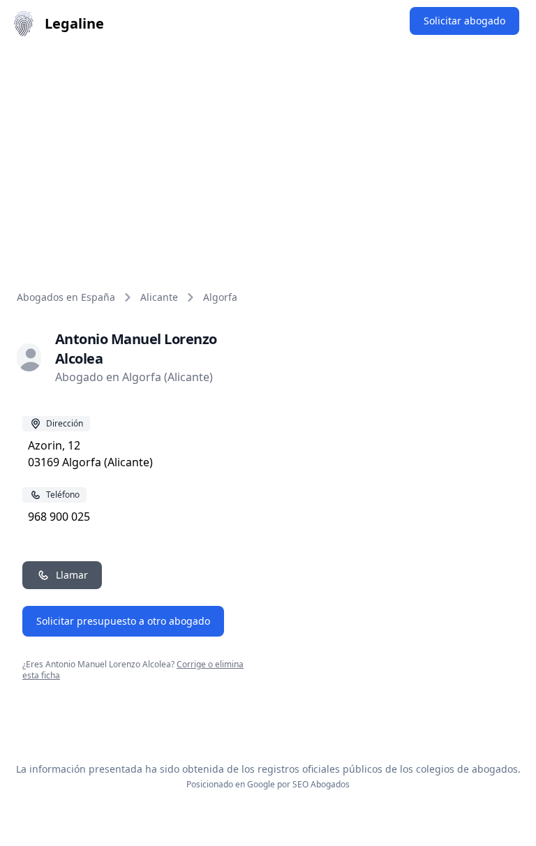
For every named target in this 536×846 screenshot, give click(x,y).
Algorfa (220, 297)
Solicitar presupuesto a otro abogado (123, 621)
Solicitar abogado (464, 20)
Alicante (159, 297)
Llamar (72, 574)
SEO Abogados (321, 784)
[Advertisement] (268, 152)
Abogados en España (66, 297)
